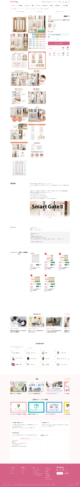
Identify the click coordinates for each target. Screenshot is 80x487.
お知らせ (51, 5)
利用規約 (15, 484)
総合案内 (27, 484)
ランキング (38, 5)
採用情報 (53, 484)
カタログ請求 (65, 5)
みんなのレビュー (48, 469)
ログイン (59, 473)
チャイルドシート (13, 473)
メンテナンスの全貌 (36, 468)
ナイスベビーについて (48, 479)
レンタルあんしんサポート (37, 470)
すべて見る (66, 314)
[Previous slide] (10, 321)
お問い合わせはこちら (26, 438)
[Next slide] (70, 321)
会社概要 (4, 484)
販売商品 (14, 8)
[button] (51, 2)
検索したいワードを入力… (46, 1)
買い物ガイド (57, 5)
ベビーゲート (27, 8)
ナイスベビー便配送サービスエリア (38, 473)
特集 (32, 5)
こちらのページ (26, 427)
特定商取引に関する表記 (21, 484)
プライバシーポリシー (10, 484)
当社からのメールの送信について (46, 484)
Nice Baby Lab (44, 5)
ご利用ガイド (47, 473)
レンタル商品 (19, 5)
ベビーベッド (12, 468)
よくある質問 (47, 475)
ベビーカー (23, 470)
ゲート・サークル (20, 8)
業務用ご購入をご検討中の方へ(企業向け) (35, 484)
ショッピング (26, 5)
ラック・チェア (12, 470)
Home (11, 8)
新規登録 (66, 473)
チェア (23, 473)
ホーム (13, 5)
